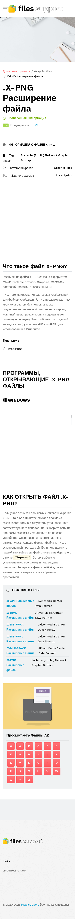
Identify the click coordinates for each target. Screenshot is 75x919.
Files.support (30, 904)
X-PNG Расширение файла (25, 76)
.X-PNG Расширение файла (15, 665)
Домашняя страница (16, 71)
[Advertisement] (37, 222)
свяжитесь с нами (14, 870)
